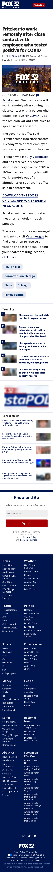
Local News (8, 565)
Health (28, 681)
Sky (4, 669)
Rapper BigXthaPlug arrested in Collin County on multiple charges (18, 461)
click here (9, 257)
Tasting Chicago (10, 735)
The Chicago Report (30, 618)
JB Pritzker (29, 626)
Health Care (29, 702)
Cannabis (28, 692)
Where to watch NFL (31, 761)
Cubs (4, 659)
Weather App (30, 582)
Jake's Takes (30, 648)
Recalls (27, 705)
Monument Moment (7, 740)
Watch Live (39, 5)
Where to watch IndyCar (31, 789)
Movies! (28, 662)
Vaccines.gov (35, 236)
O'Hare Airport (9, 624)
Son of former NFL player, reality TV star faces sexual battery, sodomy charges (17, 423)
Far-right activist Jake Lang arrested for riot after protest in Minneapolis (17, 436)
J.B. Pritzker (42, 56)
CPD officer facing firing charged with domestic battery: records (32, 372)
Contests (6, 773)
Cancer (27, 685)
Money (6, 681)
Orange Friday (9, 744)
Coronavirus (30, 688)
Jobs (4, 695)
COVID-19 (36, 116)
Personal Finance (10, 699)
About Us (8, 752)
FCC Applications (10, 791)
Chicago (23, 285)
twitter (29, 836)
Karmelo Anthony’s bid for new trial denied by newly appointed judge (17, 449)
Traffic (6, 605)
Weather (30, 561)
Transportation (9, 609)
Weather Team (31, 578)
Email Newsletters (8, 765)
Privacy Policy (30, 537)
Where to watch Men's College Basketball (31, 797)
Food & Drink (30, 659)
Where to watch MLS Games (31, 819)
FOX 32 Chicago (29, 56)
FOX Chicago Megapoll (8, 590)
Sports (6, 644)
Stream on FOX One (31, 754)
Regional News (30, 719)
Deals (5, 692)
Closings (28, 575)
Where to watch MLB (31, 774)
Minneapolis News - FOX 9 (30, 739)
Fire (4, 666)
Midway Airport (9, 627)
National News (9, 568)
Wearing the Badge (8, 730)
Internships (7, 784)
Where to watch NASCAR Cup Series (31, 782)
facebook (18, 836)
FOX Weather (30, 589)
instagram (23, 836)
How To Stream (10, 756)
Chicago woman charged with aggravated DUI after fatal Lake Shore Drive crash (17, 475)
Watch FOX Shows (29, 667)
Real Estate (7, 702)
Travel (5, 613)
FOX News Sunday (7, 596)
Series (6, 717)
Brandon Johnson (32, 630)
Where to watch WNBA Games (31, 813)
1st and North (9, 721)
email (35, 836)
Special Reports (9, 585)
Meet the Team (9, 777)
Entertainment (34, 644)
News (8, 285)
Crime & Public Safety (9, 577)
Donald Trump (31, 623)
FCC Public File (9, 787)
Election (28, 609)
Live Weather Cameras (30, 566)
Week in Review (9, 725)
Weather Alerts (31, 571)
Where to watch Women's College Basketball (32, 806)
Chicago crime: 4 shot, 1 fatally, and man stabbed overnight (33, 346)
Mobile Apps (8, 760)
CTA (4, 617)
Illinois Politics (14, 294)
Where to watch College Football (32, 768)
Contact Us (7, 770)
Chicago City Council (30, 635)
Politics (29, 605)
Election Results (31, 613)
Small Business (9, 706)
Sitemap (6, 795)
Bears (5, 648)
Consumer (7, 688)
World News (8, 572)
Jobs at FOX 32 (9, 780)
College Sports (9, 673)
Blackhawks (8, 652)
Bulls (4, 655)
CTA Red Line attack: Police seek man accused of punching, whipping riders (34, 359)
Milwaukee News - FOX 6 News (32, 726)
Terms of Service (28, 539)
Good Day (7, 582)
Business (6, 685)
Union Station (8, 631)
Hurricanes (29, 585)
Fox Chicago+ (30, 655)
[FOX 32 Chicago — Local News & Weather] (10, 4)
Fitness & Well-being (31, 697)
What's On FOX (31, 652)
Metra (5, 620)
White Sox (7, 662)
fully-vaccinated (37, 157)
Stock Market (8, 710)
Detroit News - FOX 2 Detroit (31, 733)
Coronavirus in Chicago (20, 276)
